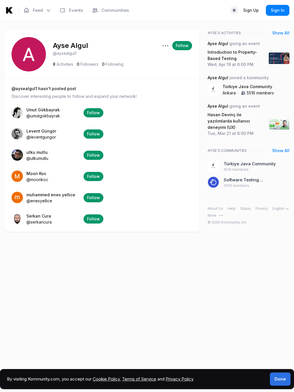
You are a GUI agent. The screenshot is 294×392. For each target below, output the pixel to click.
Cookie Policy (106, 379)
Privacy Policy (180, 379)
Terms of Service (139, 379)
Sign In (278, 10)
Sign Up (251, 10)
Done (280, 379)
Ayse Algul (70, 45)
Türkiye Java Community (247, 86)
